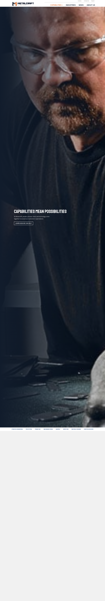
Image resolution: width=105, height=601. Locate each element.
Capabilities (56, 5)
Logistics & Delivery (88, 429)
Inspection (65, 429)
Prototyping (29, 429)
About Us (91, 5)
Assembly (58, 429)
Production (37, 429)
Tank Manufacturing (48, 429)
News (81, 5)
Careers (79, 1)
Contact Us (86, 1)
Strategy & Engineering (17, 429)
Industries (71, 5)
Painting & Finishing (76, 429)
